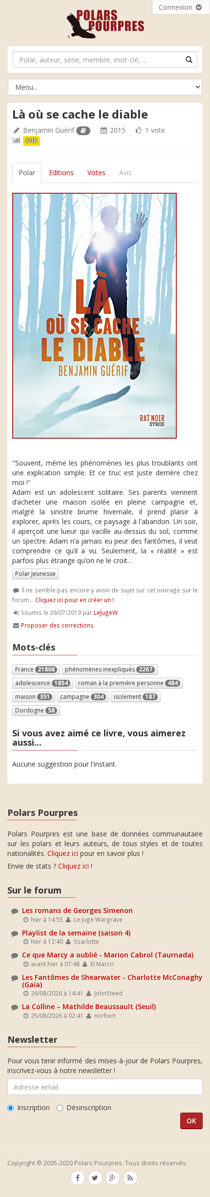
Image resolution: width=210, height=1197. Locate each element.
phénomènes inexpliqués (108, 669)
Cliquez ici (62, 853)
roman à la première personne (128, 683)
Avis (125, 172)
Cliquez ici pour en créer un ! (74, 600)
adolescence (41, 683)
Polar (27, 172)
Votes (96, 172)
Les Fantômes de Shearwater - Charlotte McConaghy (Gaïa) (112, 981)
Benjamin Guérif (48, 130)
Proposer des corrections (57, 625)
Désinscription (88, 1107)
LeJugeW (106, 612)
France (35, 669)
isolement (134, 696)
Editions (61, 172)
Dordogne (35, 710)
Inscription (33, 1107)
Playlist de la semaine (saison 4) (76, 932)
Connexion (176, 7)
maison (32, 696)
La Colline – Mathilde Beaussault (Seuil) (89, 1006)
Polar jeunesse (35, 573)
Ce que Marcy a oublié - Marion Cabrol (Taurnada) (107, 954)
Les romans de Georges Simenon (77, 910)
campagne (82, 696)
